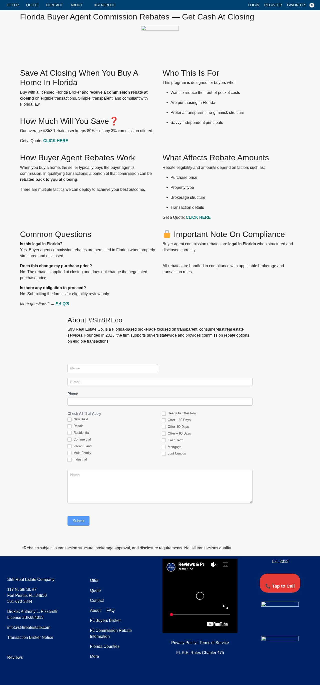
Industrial (79, 459)
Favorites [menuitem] (300, 5)
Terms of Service (214, 643)
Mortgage (174, 447)
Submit (78, 521)
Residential (81, 433)
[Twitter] (272, 623)
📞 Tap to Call (280, 586)
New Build (80, 419)
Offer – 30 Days (179, 420)
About (76, 5)
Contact (54, 5)
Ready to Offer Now (181, 413)
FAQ (110, 610)
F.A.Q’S (62, 304)
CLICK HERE (55, 141)
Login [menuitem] (253, 5)
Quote (32, 5)
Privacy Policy (183, 643)
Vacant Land (82, 446)
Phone (73, 394)
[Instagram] (302, 623)
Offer (13, 5)
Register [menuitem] (273, 5)
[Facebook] (258, 623)
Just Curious (176, 453)
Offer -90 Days (178, 427)
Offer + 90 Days (179, 433)
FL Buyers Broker (105, 620)
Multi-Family (81, 453)
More (94, 656)
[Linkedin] (287, 623)
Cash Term (175, 440)
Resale (78, 426)
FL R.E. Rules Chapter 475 (200, 653)
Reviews (15, 657)
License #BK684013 (25, 617)
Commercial (81, 439)
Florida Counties (105, 646)
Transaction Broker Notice (30, 637)
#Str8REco (105, 5)
